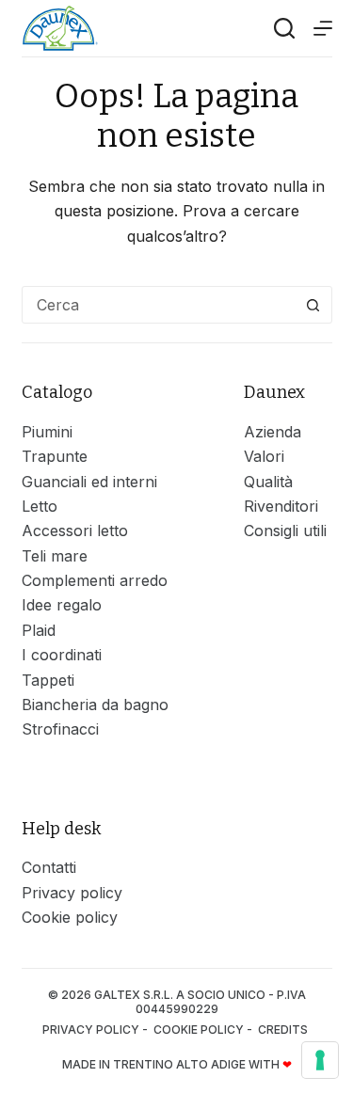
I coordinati (62, 654)
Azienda (272, 431)
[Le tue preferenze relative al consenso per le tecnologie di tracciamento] (320, 1060)
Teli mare (55, 555)
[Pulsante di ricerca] (313, 305)
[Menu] (322, 28)
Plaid (39, 630)
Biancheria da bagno (95, 704)
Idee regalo (62, 604)
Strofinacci (60, 729)
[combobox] (159, 305)
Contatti (49, 867)
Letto (39, 506)
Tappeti (48, 680)
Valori (264, 456)
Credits (284, 1029)
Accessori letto (75, 530)
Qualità (268, 481)
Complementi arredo (95, 580)
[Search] (284, 28)
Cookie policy (70, 917)
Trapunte (55, 456)
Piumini (47, 431)
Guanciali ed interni (89, 481)
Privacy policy (72, 892)
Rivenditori (281, 506)
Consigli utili (285, 530)
